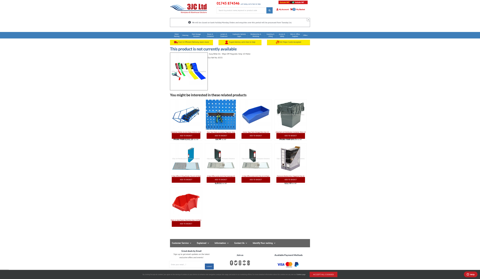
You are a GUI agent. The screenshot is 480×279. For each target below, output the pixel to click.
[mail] (248, 262)
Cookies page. (301, 274)
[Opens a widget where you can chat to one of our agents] (471, 275)
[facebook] (231, 262)
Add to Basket (186, 136)
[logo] (188, 3)
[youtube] (244, 262)
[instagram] (240, 262)
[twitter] (235, 262)
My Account (283, 9)
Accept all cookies (323, 274)
